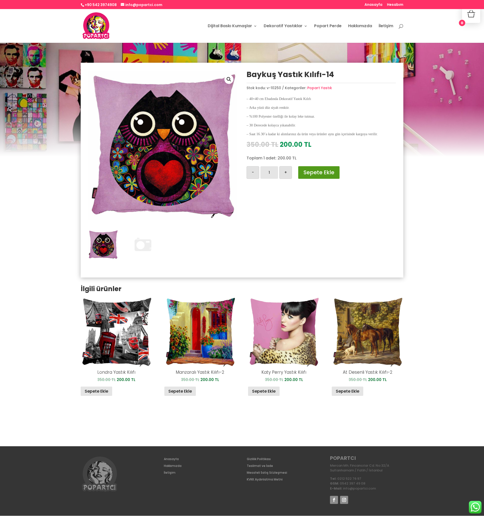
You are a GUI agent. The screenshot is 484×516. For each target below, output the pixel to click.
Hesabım (395, 5)
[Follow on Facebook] (334, 500)
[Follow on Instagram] (344, 500)
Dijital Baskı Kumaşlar (230, 26)
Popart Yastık (319, 87)
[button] (228, 79)
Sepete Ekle (319, 172)
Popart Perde (328, 26)
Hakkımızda (360, 26)
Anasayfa (373, 5)
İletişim (386, 26)
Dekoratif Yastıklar (283, 26)
